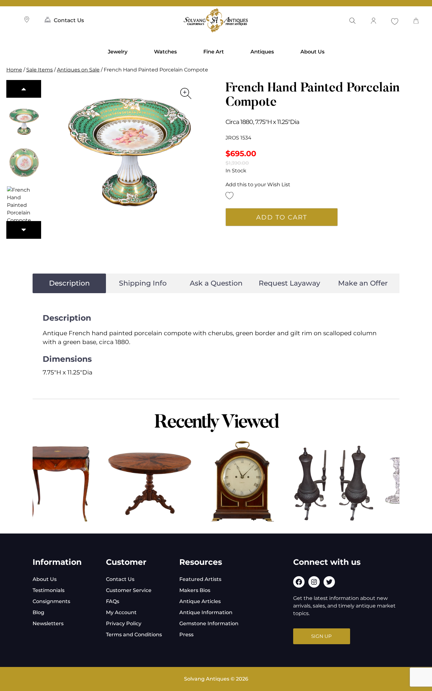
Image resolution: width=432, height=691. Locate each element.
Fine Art (213, 52)
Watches (165, 52)
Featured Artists (200, 579)
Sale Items (39, 70)
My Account (121, 612)
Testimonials (49, 590)
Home (14, 70)
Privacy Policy (123, 623)
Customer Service (128, 590)
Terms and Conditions (134, 635)
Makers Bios (194, 590)
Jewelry (117, 52)
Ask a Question (216, 283)
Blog (38, 612)
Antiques (262, 52)
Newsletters (48, 623)
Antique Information (205, 612)
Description (69, 283)
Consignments (51, 601)
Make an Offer (363, 283)
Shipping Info (143, 283)
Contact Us (69, 20)
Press (186, 635)
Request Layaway (289, 283)
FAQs (112, 601)
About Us (312, 52)
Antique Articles (200, 601)
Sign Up (321, 636)
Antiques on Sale (78, 70)
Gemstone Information (208, 623)
